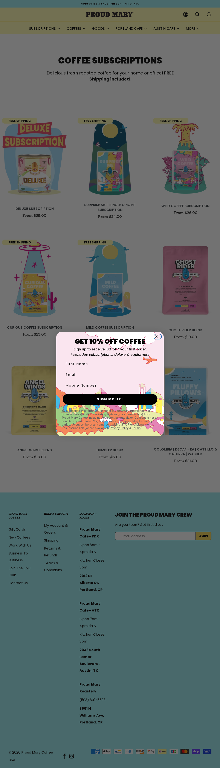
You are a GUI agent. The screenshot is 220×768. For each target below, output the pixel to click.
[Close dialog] (159, 336)
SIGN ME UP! (110, 399)
